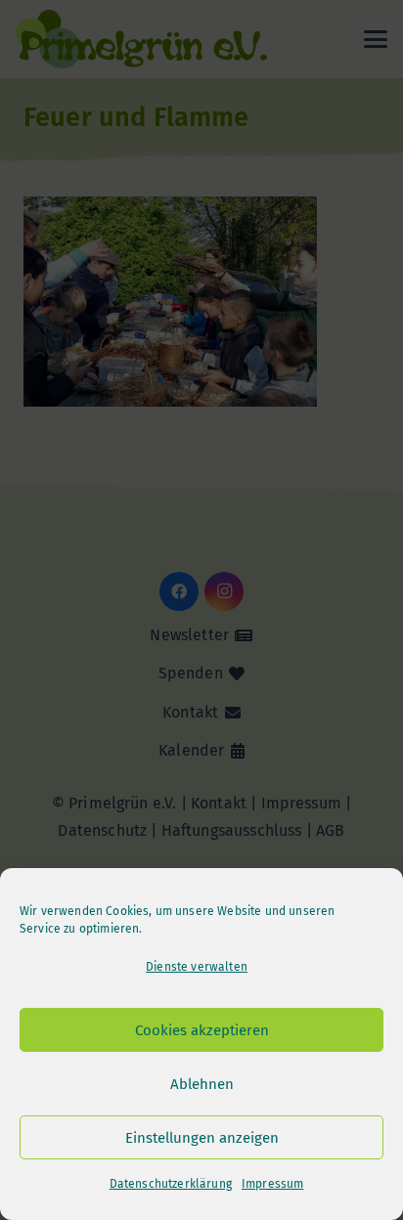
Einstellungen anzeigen (202, 1138)
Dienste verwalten (196, 967)
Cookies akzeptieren (202, 1030)
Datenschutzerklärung (171, 1184)
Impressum (272, 1184)
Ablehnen (202, 1084)
